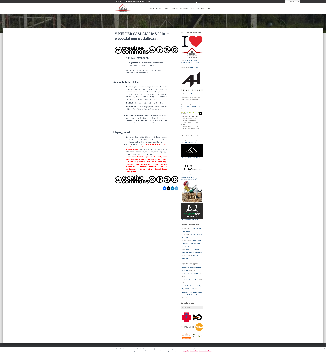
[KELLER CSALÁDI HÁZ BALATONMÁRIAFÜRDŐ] (122, 8)
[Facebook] (164, 188)
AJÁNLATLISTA (174, 8)
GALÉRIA (203, 8)
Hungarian (291, 1)
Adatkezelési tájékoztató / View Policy (200, 351)
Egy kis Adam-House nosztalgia (191, 273)
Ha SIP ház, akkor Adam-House (190, 280)
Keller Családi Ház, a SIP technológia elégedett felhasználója (191, 243)
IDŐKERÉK (166, 8)
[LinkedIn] (172, 188)
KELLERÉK (158, 8)
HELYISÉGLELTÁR (184, 8)
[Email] (176, 188)
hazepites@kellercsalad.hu (133, 1)
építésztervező (188, 142)
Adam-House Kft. (195, 67)
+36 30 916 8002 (146, 1)
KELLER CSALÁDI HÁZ (120, 1)
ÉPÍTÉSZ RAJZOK (195, 8)
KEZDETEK (151, 8)
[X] (168, 188)
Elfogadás (186, 351)
